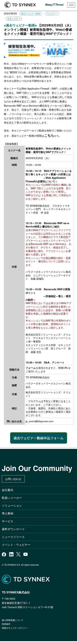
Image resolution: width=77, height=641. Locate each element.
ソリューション (12, 505)
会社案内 (7, 490)
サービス (7, 521)
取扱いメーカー (12, 498)
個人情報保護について (12, 619)
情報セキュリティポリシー (15, 627)
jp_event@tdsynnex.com (40, 421)
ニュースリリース (15, 537)
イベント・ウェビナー (16, 545)
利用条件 (6, 623)
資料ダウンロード (13, 529)
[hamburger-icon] (71, 4)
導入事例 (7, 513)
